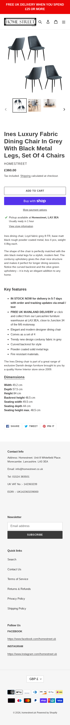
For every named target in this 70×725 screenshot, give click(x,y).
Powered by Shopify (47, 712)
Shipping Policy (16, 608)
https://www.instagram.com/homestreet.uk (32, 653)
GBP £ (33, 679)
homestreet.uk (29, 712)
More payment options (35, 209)
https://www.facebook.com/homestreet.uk (31, 638)
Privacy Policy (16, 598)
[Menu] (64, 22)
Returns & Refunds (19, 588)
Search (11, 559)
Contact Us (14, 569)
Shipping (25, 175)
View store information (21, 226)
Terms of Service (17, 579)
